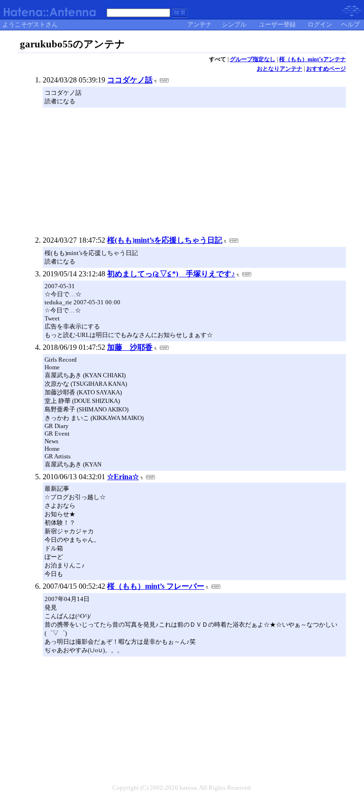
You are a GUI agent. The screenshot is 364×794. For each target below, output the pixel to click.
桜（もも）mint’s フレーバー (155, 586)
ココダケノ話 (130, 80)
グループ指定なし (252, 59)
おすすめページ (326, 68)
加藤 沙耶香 (130, 347)
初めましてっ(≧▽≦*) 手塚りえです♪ (171, 274)
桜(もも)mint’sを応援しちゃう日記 (164, 240)
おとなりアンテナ (279, 68)
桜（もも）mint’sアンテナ (312, 59)
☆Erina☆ (123, 477)
